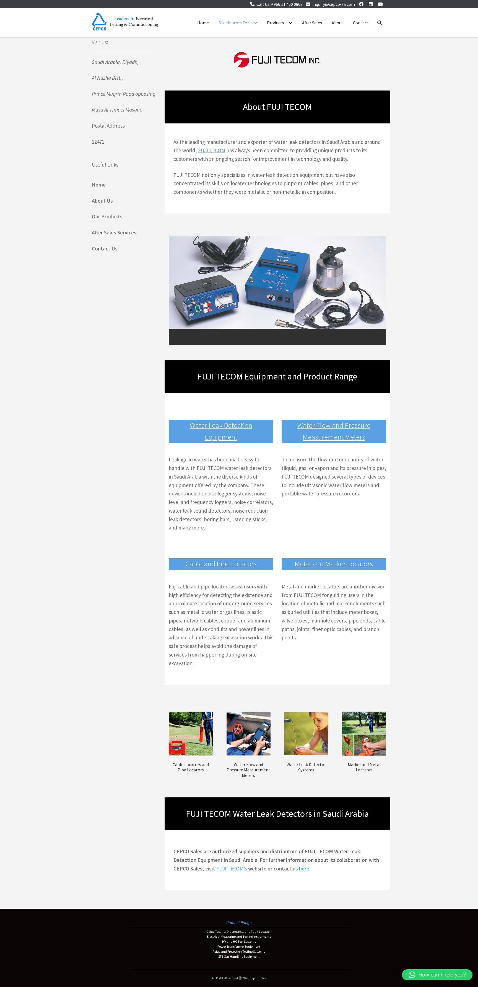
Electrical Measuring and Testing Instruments (239, 936)
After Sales (312, 22)
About (337, 22)
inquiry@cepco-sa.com (333, 4)
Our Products (107, 216)
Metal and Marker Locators (334, 563)
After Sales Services (114, 232)
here (304, 868)
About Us (102, 200)
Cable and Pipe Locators (221, 563)
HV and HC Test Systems (239, 941)
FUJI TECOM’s (231, 868)
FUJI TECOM (211, 150)
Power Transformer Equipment (238, 946)
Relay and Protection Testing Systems (239, 951)
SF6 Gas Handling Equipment (238, 956)
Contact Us (105, 248)
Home (203, 22)
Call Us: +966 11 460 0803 (279, 4)
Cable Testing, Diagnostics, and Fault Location (238, 931)
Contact (360, 22)
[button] (437, 974)
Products (275, 22)
